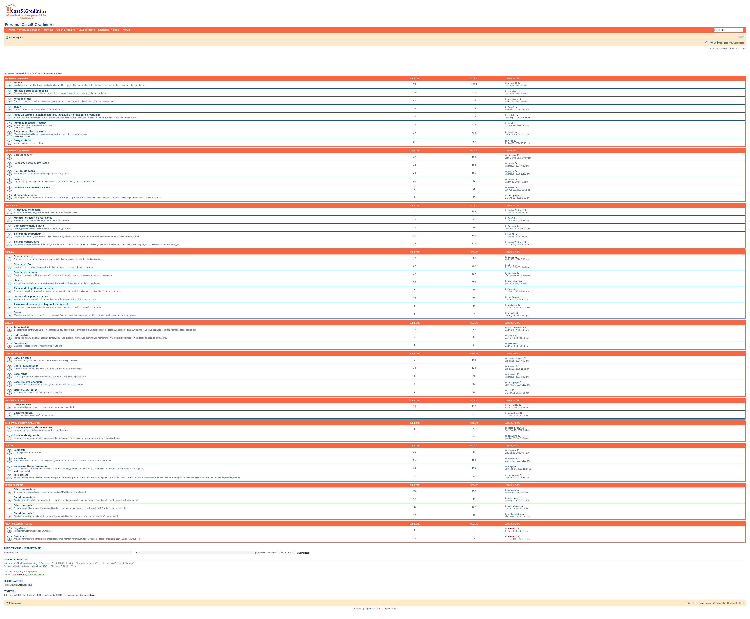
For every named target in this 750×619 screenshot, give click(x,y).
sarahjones (513, 99)
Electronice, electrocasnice (30, 131)
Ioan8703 (512, 374)
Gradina (9, 252)
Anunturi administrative (18, 524)
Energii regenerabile (26, 365)
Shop (116, 29)
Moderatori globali (35, 574)
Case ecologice (14, 354)
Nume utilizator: (11, 552)
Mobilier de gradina (25, 195)
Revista (48, 29)
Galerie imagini (65, 29)
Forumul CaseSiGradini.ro (29, 24)
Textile (17, 106)
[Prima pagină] (26, 12)
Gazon (17, 312)
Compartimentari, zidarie (29, 225)
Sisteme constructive (26, 241)
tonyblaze (512, 458)
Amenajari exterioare (17, 151)
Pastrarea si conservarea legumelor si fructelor (42, 304)
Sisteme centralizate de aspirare (33, 427)
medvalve (512, 187)
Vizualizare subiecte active (49, 73)
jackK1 (511, 171)
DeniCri (511, 218)
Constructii (11, 205)
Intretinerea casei (15, 400)
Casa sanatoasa (23, 412)
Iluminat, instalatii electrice (30, 122)
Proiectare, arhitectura (27, 209)
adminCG (512, 528)
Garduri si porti (23, 154)
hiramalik (512, 490)
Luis (510, 390)
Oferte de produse (24, 489)
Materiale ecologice (25, 389)
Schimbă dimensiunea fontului (741, 36)
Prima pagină (16, 37)
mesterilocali (513, 413)
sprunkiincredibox (516, 328)
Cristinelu (512, 155)
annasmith (512, 83)
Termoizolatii (21, 327)
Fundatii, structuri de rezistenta (33, 217)
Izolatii (9, 323)
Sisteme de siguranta (26, 435)
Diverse (9, 446)
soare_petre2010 (516, 428)
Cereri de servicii (24, 513)
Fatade (18, 179)
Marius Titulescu (515, 210)
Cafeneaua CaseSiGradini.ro (31, 466)
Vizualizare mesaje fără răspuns (19, 73)
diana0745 (512, 436)
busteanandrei (514, 514)
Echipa (688, 603)
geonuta (511, 313)
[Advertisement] (75, 62)
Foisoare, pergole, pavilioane (31, 162)
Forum (127, 29)
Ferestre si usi (22, 98)
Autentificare (738, 43)
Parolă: (137, 552)
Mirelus (511, 336)
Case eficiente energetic (28, 381)
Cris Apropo (513, 195)
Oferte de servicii (24, 505)
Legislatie (19, 450)
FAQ (711, 43)
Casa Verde (20, 373)
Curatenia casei (23, 404)
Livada (18, 280)
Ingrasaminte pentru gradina (31, 296)
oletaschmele (514, 506)
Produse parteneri (30, 29)
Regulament (21, 528)
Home (11, 29)
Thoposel (512, 450)
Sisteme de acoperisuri (28, 233)
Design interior (23, 140)
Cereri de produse (24, 497)
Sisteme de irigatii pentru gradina (34, 288)
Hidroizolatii (21, 335)
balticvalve (513, 498)
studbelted (512, 305)
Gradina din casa (24, 256)
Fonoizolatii (21, 343)
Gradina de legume (25, 272)
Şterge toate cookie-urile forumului (709, 603)
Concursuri (20, 536)
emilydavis (513, 91)
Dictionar (103, 29)
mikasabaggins (515, 281)
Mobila (18, 82)
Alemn (510, 141)
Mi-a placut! (21, 474)
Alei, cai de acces (24, 171)
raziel (27, 127)
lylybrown (512, 265)
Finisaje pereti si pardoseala (31, 90)
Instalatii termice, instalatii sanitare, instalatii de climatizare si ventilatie (57, 114)
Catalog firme (87, 29)
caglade (511, 115)
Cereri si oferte (14, 485)
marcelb (511, 366)
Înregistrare (722, 43)
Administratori (19, 574)
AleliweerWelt (20, 585)
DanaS (511, 107)
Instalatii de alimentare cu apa (32, 187)
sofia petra (513, 344)
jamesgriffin (513, 405)
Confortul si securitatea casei (22, 423)
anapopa (512, 466)
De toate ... (20, 458)
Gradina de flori (23, 264)
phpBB (368, 608)
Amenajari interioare (17, 78)
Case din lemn (22, 357)
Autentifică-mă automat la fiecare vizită (274, 552)
